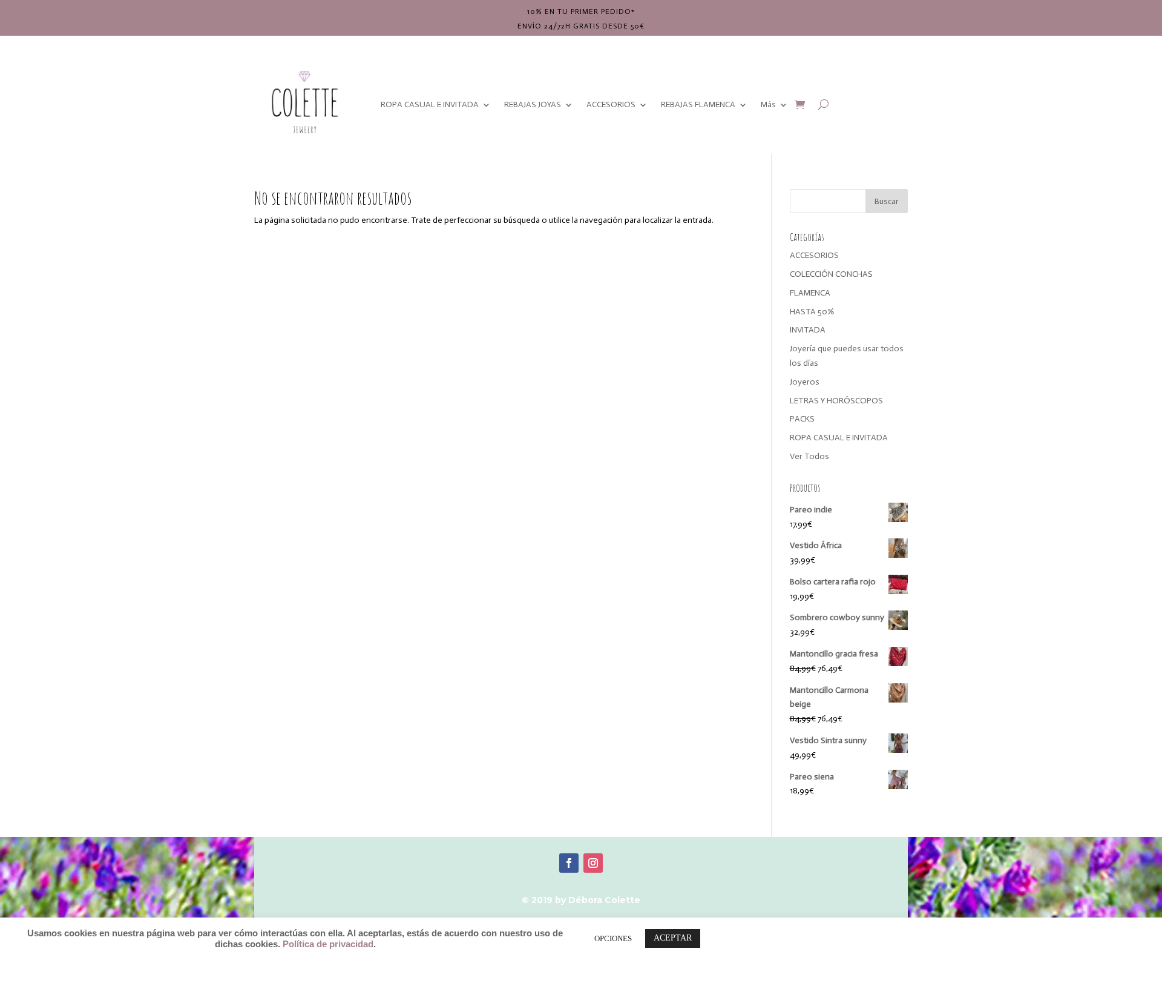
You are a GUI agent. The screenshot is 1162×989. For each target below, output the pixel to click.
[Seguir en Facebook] (569, 863)
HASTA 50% (812, 311)
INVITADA (808, 330)
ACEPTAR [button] (673, 937)
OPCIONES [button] (613, 938)
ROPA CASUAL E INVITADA (430, 104)
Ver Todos (809, 456)
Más (768, 104)
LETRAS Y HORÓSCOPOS (836, 400)
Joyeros (804, 382)
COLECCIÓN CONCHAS (831, 274)
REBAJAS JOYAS (532, 104)
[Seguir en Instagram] (593, 863)
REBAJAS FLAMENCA (698, 104)
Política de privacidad (328, 944)
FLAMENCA (810, 293)
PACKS (802, 419)
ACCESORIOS (610, 104)
